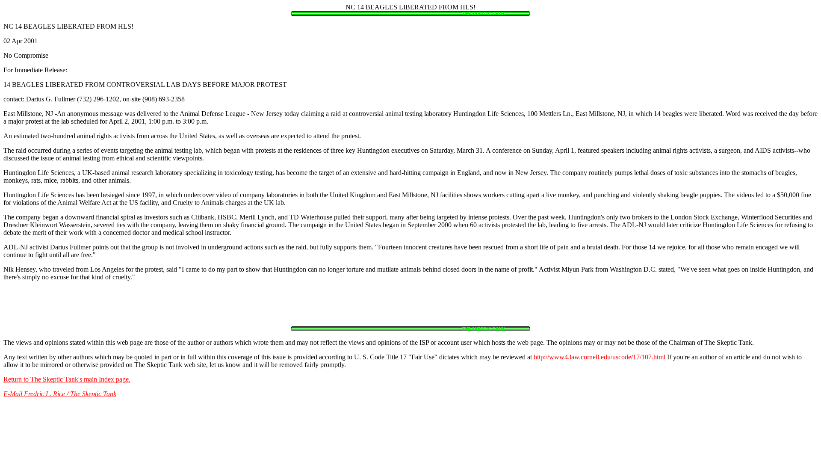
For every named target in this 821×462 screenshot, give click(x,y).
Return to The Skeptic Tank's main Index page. (66, 379)
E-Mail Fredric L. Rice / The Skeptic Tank (59, 393)
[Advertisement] (410, 307)
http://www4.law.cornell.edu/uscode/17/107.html (599, 357)
